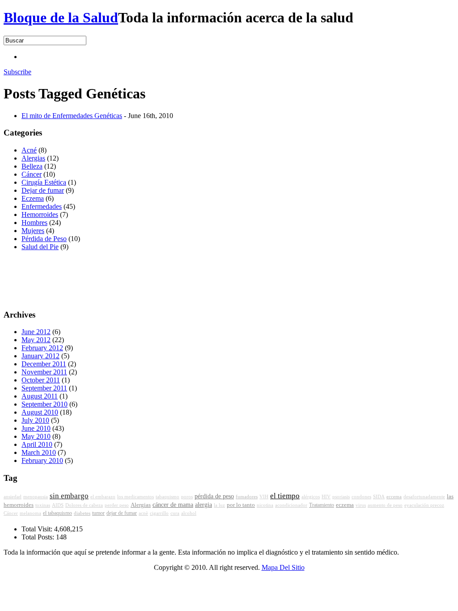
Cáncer (31, 174)
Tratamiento (321, 505)
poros (187, 496)
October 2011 (40, 380)
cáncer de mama (173, 504)
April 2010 (36, 444)
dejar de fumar (121, 513)
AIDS (58, 505)
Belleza (31, 166)
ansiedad (12, 496)
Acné (29, 150)
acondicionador (291, 505)
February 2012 (42, 348)
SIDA (379, 496)
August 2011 (39, 396)
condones (361, 496)
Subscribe (17, 72)
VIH (263, 496)
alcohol (188, 513)
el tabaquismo (57, 513)
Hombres (34, 222)
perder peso (117, 505)
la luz (219, 505)
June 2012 (36, 331)
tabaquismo (167, 496)
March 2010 (38, 452)
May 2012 (36, 340)
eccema (394, 496)
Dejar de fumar (42, 190)
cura (174, 513)
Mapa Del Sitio (283, 567)
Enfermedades (41, 206)
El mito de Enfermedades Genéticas (71, 115)
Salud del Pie (40, 246)
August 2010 (39, 412)
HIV (326, 496)
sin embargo (69, 496)
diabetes (82, 513)
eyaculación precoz (424, 505)
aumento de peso (385, 505)
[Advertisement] (184, 55)
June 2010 (36, 428)
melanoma (30, 513)
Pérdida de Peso (44, 238)
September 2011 (44, 388)
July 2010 (35, 420)
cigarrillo (159, 513)
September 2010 (44, 404)
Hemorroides (39, 214)
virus (361, 505)
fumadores (247, 496)
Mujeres (32, 230)
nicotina (265, 505)
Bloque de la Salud (61, 17)
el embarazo (102, 496)
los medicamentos (135, 496)
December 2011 (43, 364)
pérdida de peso (214, 496)
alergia (203, 504)
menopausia (35, 496)
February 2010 (42, 460)
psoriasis (341, 496)
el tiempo (285, 496)
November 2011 (44, 372)
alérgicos (310, 496)
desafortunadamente (424, 496)
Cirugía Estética (43, 182)
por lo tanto (241, 505)
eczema (345, 505)
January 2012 (40, 356)
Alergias (33, 158)
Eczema (32, 198)
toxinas (42, 505)
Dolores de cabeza (84, 505)
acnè (143, 513)
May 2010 (36, 436)
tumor (98, 513)
